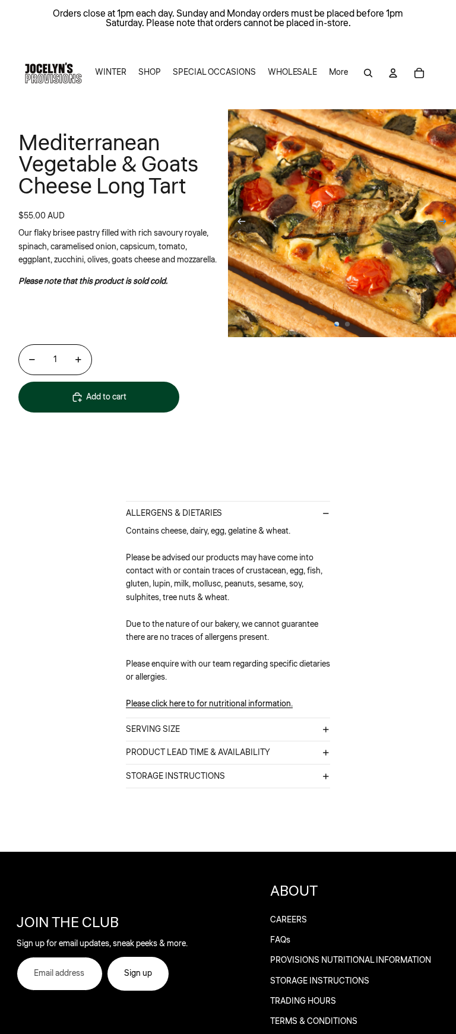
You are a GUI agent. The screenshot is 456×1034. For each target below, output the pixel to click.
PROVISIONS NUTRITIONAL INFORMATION (350, 960)
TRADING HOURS (303, 1001)
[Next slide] (446, 223)
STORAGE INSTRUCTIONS (175, 776)
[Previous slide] (238, 223)
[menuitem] (110, 73)
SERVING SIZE (153, 729)
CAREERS (288, 920)
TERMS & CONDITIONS (313, 1021)
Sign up (138, 973)
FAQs (280, 940)
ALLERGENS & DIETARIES (174, 513)
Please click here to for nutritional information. (209, 704)
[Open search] (368, 73)
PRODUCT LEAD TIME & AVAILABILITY (198, 753)
